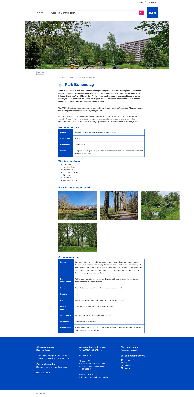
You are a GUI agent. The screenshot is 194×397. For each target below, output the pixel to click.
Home (63, 77)
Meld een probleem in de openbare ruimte (51, 367)
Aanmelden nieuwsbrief (129, 350)
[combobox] (94, 13)
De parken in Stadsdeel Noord (76, 77)
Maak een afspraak (43, 350)
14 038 (88, 361)
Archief (142, 2)
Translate (153, 2)
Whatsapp (82, 374)
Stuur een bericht (85, 355)
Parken (39, 13)
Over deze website (43, 373)
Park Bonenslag (92, 77)
